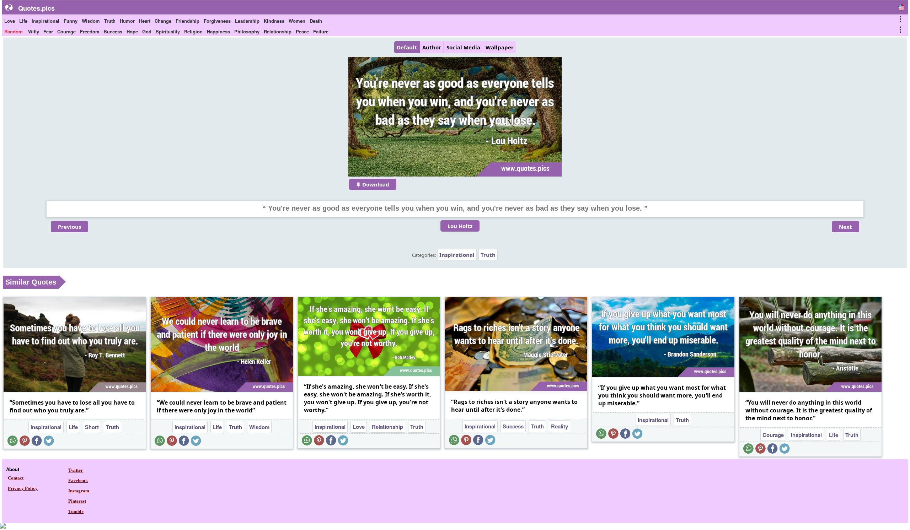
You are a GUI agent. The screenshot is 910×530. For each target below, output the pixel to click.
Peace (302, 31)
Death (316, 20)
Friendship (187, 20)
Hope (132, 31)
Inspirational (45, 20)
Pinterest (77, 501)
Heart (144, 20)
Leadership (247, 20)
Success (113, 31)
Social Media (463, 47)
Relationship (277, 31)
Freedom (90, 31)
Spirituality (168, 31)
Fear (48, 31)
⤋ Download (372, 184)
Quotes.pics (36, 8)
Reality (559, 426)
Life (23, 20)
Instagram (78, 490)
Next (845, 226)
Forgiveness (217, 20)
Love (9, 20)
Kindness (274, 20)
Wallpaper (500, 47)
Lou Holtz (460, 225)
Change (163, 20)
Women (297, 20)
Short (92, 427)
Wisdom (91, 20)
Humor (127, 20)
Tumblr (76, 511)
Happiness (218, 31)
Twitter (75, 470)
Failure (320, 31)
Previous (69, 226)
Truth (110, 20)
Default (407, 47)
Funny (70, 20)
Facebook (78, 480)
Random (13, 31)
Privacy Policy (23, 488)
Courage (66, 31)
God (146, 31)
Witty (33, 31)
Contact (15, 478)
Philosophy (246, 31)
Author (431, 47)
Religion (193, 31)
